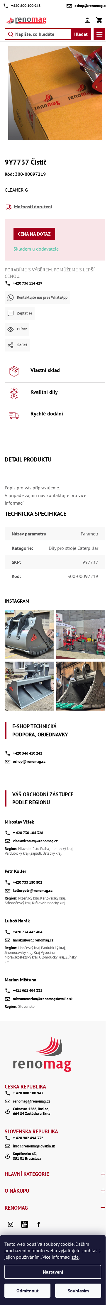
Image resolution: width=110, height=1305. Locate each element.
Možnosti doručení (33, 206)
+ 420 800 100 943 (28, 1093)
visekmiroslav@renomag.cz (35, 841)
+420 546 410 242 (27, 753)
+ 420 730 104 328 (28, 832)
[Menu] (99, 34)
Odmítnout (27, 1291)
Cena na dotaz (34, 234)
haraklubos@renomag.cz (33, 940)
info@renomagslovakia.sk (34, 1146)
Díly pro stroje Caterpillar (73, 548)
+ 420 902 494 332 (28, 1137)
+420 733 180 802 (27, 882)
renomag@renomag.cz (31, 1101)
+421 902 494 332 (27, 990)
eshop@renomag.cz (29, 761)
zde (75, 1257)
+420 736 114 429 (27, 283)
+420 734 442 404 (27, 931)
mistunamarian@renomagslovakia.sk (42, 998)
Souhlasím (78, 1291)
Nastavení (53, 1272)
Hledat (81, 34)
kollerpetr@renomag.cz (33, 890)
